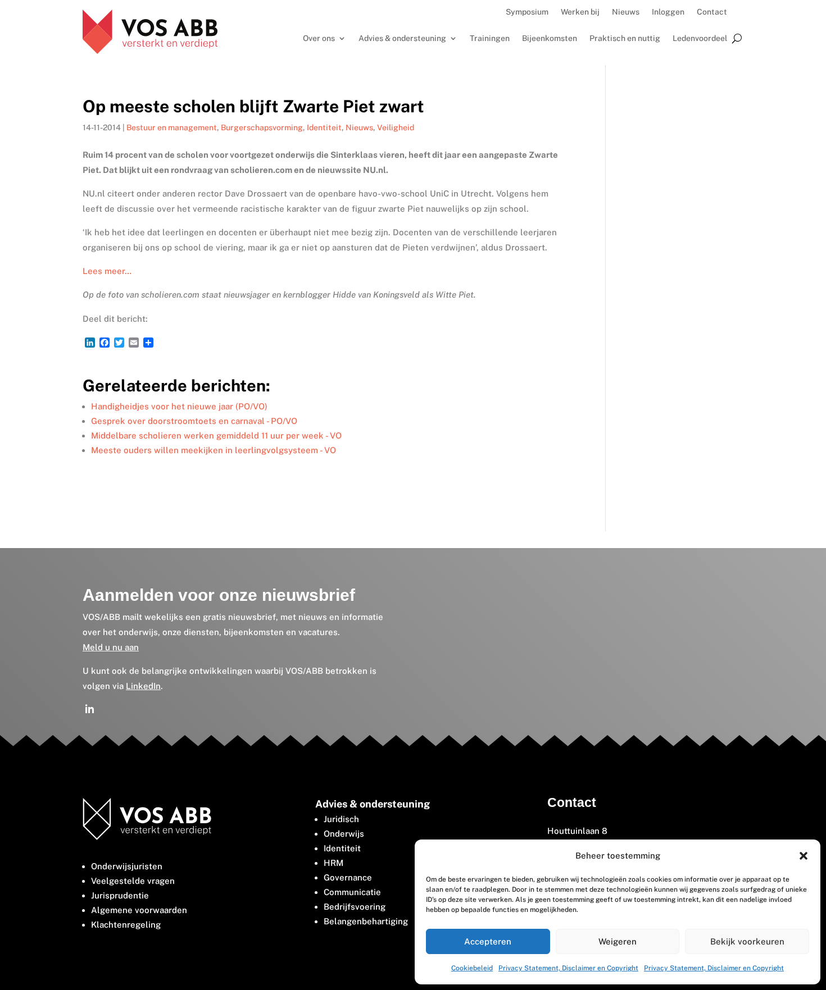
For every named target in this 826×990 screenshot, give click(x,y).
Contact (712, 12)
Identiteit (324, 127)
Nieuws (625, 12)
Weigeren (617, 941)
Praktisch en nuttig (624, 38)
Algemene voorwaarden (139, 910)
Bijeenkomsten (549, 38)
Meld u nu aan (111, 647)
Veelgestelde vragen (133, 881)
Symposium (527, 12)
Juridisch (341, 819)
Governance (348, 877)
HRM (333, 863)
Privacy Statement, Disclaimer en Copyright (568, 968)
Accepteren (487, 941)
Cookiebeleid (472, 968)
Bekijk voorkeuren (747, 941)
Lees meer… (107, 271)
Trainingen (490, 38)
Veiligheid (395, 127)
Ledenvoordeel (700, 38)
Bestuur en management (171, 127)
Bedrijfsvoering (354, 906)
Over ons (319, 38)
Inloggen (668, 12)
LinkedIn (143, 686)
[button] (803, 855)
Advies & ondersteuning (402, 38)
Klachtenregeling (126, 924)
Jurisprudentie (120, 895)
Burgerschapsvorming (262, 127)
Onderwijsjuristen (126, 866)
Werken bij (580, 12)
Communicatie (352, 892)
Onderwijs (344, 833)
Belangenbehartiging (366, 921)
